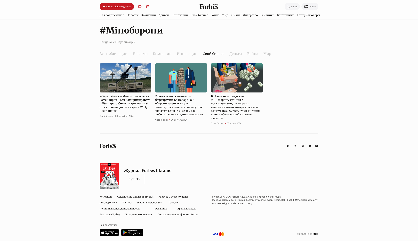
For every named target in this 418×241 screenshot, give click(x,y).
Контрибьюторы (308, 15)
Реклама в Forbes (110, 214)
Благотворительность (138, 214)
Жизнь (235, 15)
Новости (133, 15)
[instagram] (302, 146)
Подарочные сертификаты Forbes (178, 214)
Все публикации (114, 54)
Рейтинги (267, 15)
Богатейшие (285, 15)
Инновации (179, 15)
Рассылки (174, 202)
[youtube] (316, 146)
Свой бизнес (199, 15)
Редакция (161, 208)
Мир (225, 15)
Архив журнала (186, 208)
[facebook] (295, 146)
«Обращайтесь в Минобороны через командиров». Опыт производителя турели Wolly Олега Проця (125, 104)
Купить (134, 179)
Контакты (106, 196)
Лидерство (250, 15)
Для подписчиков (112, 15)
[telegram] (309, 146)
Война (214, 15)
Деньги (164, 15)
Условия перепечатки (150, 202)
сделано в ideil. (307, 234)
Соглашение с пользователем (135, 196)
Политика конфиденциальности (120, 208)
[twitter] (288, 146)
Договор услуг (108, 202)
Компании (148, 15)
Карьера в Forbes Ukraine (173, 196)
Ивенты (127, 202)
